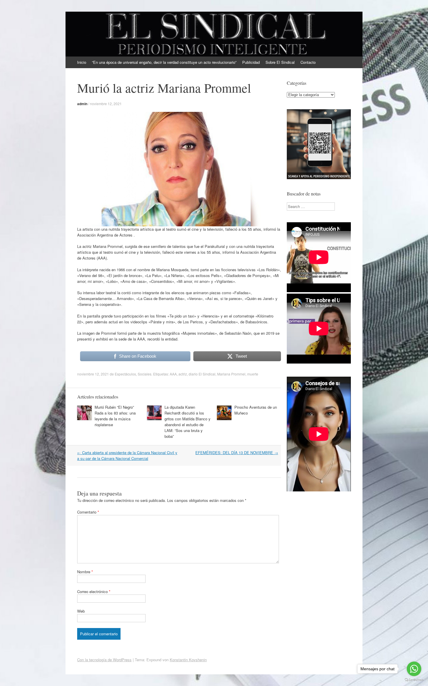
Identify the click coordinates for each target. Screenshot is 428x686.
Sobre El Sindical (280, 62)
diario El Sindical (202, 373)
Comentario (88, 512)
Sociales (144, 373)
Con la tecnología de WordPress (104, 659)
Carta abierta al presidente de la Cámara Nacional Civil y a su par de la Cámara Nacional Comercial (127, 455)
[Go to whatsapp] (414, 669)
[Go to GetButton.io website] (414, 680)
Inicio (81, 62)
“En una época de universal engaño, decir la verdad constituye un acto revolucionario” (164, 62)
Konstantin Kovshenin (188, 659)
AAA (173, 373)
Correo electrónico (93, 591)
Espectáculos (125, 373)
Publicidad (251, 62)
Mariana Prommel (231, 373)
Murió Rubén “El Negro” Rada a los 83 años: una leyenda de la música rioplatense (115, 415)
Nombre (85, 571)
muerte (252, 373)
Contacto (308, 62)
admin (82, 103)
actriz (182, 373)
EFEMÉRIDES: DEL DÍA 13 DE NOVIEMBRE (236, 452)
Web (81, 611)
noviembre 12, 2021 (106, 103)
